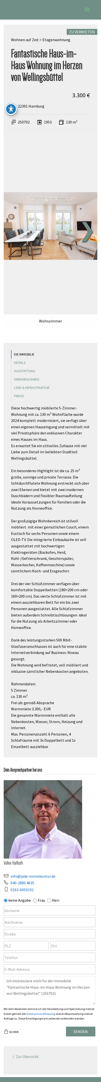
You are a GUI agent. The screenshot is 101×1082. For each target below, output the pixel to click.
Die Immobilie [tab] (24, 354)
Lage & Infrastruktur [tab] (32, 387)
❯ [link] (87, 230)
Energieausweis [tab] (26, 379)
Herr (55, 900)
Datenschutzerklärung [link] (40, 1014)
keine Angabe (20, 900)
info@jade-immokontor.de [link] (33, 876)
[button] (87, 13)
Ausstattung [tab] (24, 371)
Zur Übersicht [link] (27, 1056)
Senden (81, 1031)
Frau (41, 900)
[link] (48, 226)
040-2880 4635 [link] (22, 882)
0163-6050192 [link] (22, 889)
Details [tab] (20, 362)
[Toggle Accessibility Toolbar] (11, 109)
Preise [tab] (19, 396)
